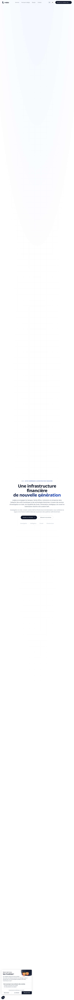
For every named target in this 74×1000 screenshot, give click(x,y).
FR (52, 2)
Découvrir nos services (45, 517)
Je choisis (16, 992)
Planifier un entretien (28, 517)
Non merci (6, 992)
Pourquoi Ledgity (25, 2)
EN (49, 2)
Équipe (33, 2)
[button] (3, 997)
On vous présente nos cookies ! (10, 986)
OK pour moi (27, 992)
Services (17, 2)
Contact (39, 2)
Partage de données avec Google (11, 985)
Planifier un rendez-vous (63, 2)
